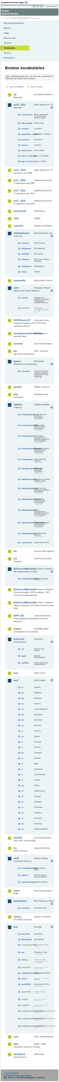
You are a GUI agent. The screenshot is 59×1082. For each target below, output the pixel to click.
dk (22, 720)
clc (22, 649)
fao (15, 351)
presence (25, 140)
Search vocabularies (16, 87)
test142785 (26, 984)
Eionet (14, 18)
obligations (26, 266)
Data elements (10, 38)
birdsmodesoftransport (27, 448)
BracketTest (26, 939)
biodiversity (20, 211)
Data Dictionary (24, 18)
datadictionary (21, 233)
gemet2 (18, 387)
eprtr (16, 288)
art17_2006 (19, 180)
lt (22, 769)
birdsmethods (27, 436)
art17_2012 (19, 190)
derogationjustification (27, 468)
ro (22, 807)
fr (22, 747)
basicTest (25, 934)
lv (22, 780)
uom (16, 1036)
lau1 (16, 673)
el (22, 731)
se (22, 813)
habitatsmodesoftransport (27, 523)
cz (22, 709)
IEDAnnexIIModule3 (24, 589)
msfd (16, 858)
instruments (26, 542)
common (18, 226)
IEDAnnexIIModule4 (24, 602)
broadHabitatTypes (27, 868)
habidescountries (27, 479)
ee (22, 725)
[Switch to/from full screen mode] (42, 6)
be (22, 693)
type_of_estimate (27, 156)
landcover (19, 639)
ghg (16, 394)
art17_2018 (19, 201)
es (22, 736)
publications (20, 901)
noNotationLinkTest (27, 973)
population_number (27, 134)
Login (37, 6)
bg (22, 698)
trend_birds (26, 150)
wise (16, 1044)
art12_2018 (19, 170)
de (22, 715)
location (25, 129)
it (22, 764)
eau (23, 952)
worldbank (19, 1054)
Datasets (7, 28)
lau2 (16, 680)
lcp (15, 848)
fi (22, 742)
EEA (15, 2)
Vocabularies (9, 48)
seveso (17, 916)
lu (22, 774)
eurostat (18, 343)
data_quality (26, 123)
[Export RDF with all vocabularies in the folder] (51, 108)
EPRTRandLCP (22, 320)
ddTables (25, 254)
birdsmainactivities (27, 425)
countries (25, 371)
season (24, 145)
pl (22, 796)
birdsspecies (27, 459)
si (22, 818)
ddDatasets (26, 248)
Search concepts (37, 87)
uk (22, 829)
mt (22, 785)
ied (15, 558)
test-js (24, 979)
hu (22, 753)
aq (15, 94)
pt (22, 802)
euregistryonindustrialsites (24, 333)
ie (22, 758)
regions (24, 875)
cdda (16, 218)
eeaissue (25, 259)
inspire (17, 629)
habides (18, 404)
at (22, 687)
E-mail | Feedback (11, 1073)
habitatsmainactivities (27, 499)
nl (22, 791)
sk (22, 824)
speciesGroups (27, 882)
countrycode (27, 115)
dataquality (20, 280)
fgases (17, 361)
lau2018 (18, 838)
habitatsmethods (27, 510)
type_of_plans (27, 161)
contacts (25, 243)
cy (22, 704)
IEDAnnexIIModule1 (24, 569)
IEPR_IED (19, 615)
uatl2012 (25, 663)
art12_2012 (19, 104)
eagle (23, 656)
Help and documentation (14, 23)
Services (7, 53)
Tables (6, 33)
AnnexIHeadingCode (27, 579)
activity (24, 298)
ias (15, 551)
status (24, 272)
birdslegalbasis (27, 414)
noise (17, 890)
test (16, 927)
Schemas (8, 43)
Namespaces (9, 58)
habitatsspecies (27, 533)
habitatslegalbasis (27, 488)
